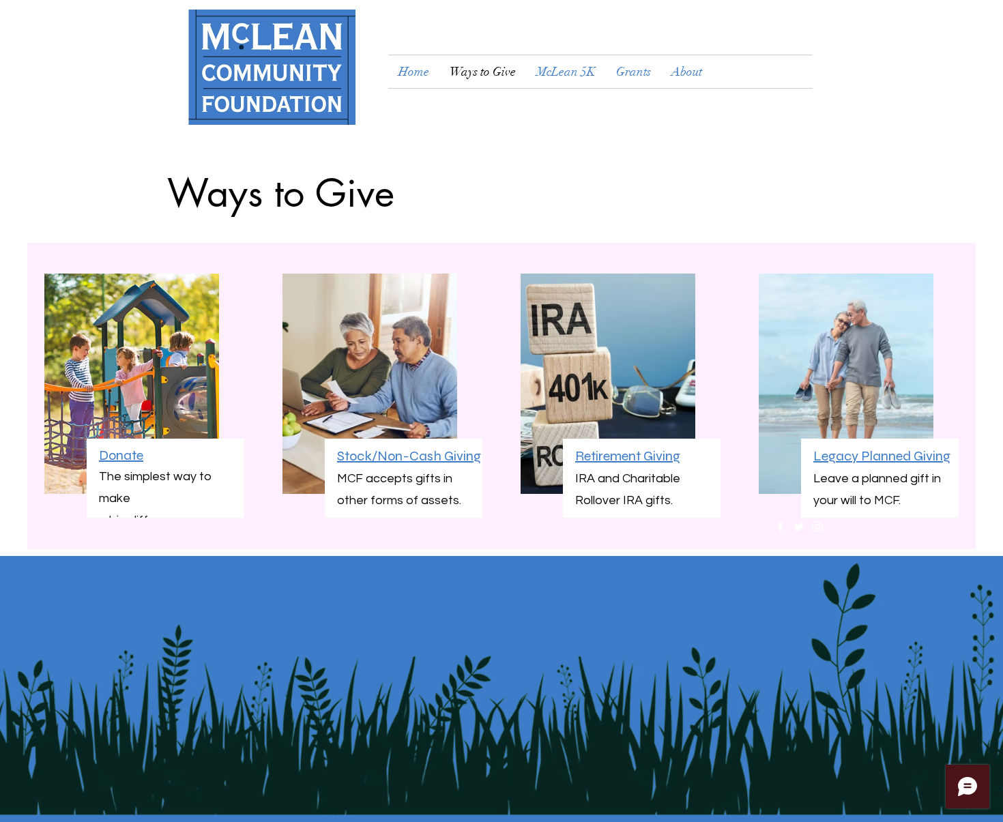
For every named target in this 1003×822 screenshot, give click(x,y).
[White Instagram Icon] (817, 526)
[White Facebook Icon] (780, 526)
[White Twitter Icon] (799, 526)
